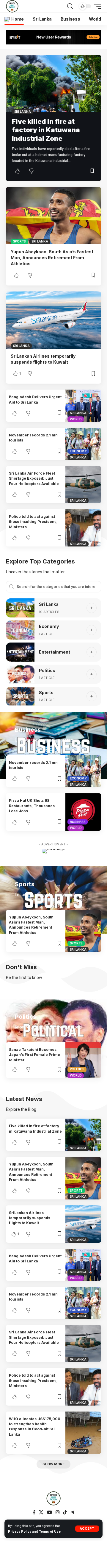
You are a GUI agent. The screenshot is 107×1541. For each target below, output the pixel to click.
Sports (19, 241)
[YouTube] (49, 1512)
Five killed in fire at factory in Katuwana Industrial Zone (46, 130)
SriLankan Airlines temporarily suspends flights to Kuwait (29, 1217)
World (76, 419)
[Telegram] (72, 1512)
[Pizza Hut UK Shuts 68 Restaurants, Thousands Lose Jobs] (83, 811)
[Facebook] (34, 1512)
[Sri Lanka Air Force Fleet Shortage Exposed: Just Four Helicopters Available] (83, 484)
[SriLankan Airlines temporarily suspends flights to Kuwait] (53, 320)
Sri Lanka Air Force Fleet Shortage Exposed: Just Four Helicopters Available (34, 478)
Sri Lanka (22, 111)
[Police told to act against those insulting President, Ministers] (83, 527)
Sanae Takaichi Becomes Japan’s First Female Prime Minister (34, 1054)
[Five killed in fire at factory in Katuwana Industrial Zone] (53, 83)
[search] (70, 6)
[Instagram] (57, 1512)
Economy (78, 451)
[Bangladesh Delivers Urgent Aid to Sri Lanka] (83, 406)
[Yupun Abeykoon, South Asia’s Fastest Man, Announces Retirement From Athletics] (53, 215)
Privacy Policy (19, 1532)
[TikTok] (65, 1512)
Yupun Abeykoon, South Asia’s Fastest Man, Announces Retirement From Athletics (52, 257)
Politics (47, 670)
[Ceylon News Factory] (12, 6)
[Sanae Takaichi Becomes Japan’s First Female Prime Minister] (83, 1060)
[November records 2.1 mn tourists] (83, 444)
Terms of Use (50, 1532)
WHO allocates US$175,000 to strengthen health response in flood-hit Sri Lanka (34, 1427)
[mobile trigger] (96, 6)
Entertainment (54, 651)
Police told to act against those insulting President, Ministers (33, 521)
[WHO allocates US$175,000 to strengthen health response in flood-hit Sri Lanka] (83, 1433)
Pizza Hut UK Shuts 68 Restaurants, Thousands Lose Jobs (32, 805)
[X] (41, 1512)
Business (78, 822)
